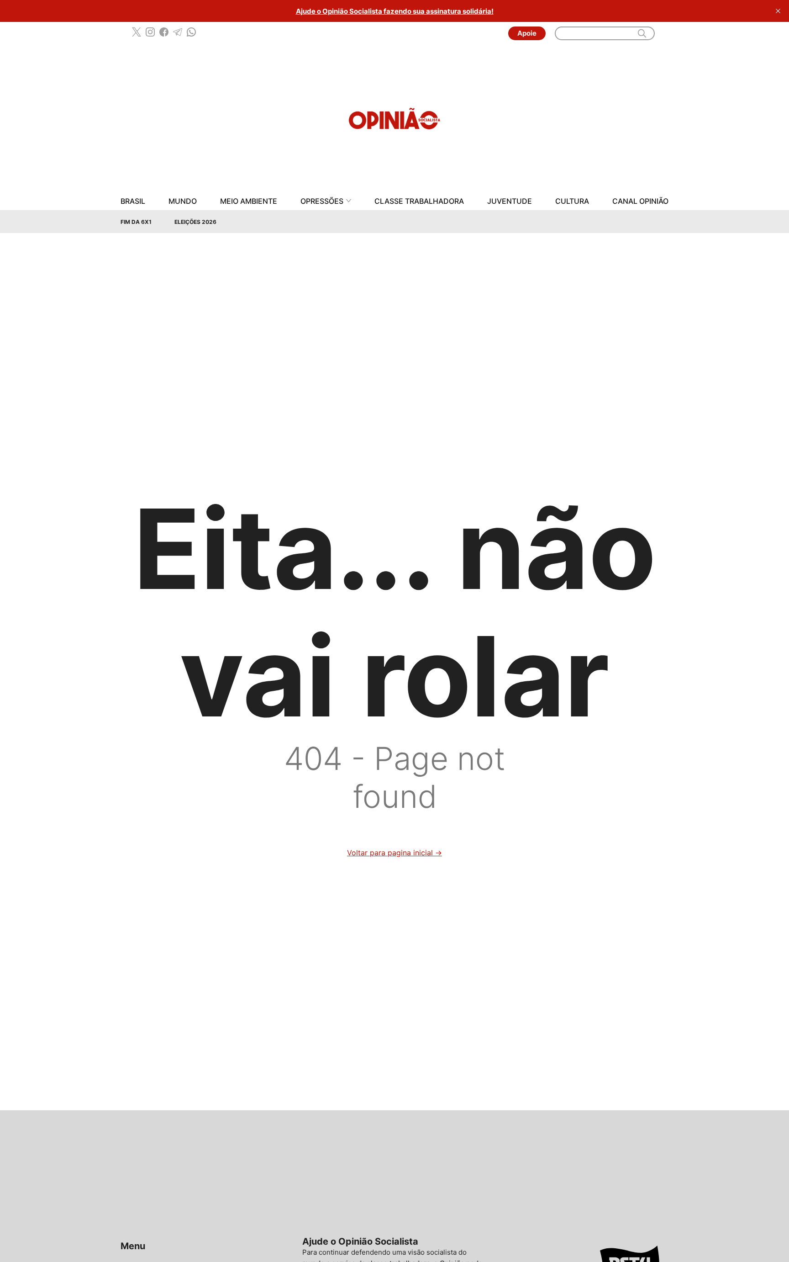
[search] (642, 33)
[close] (778, 11)
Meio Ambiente (248, 201)
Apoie (527, 33)
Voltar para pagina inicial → (394, 852)
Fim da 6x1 (136, 221)
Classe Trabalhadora (419, 201)
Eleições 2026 (195, 221)
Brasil (133, 201)
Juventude (509, 201)
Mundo (182, 201)
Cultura (572, 201)
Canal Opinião (640, 201)
